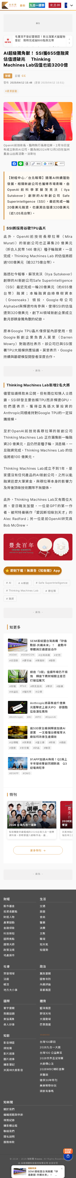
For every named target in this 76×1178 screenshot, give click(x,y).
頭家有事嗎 (47, 1091)
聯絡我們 (9, 1131)
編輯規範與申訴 (13, 1114)
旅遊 (42, 911)
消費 (42, 928)
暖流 (6, 984)
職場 (42, 939)
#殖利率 (26, 691)
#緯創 (62, 742)
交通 (42, 906)
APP (62, 163)
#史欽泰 (13, 660)
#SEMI (13, 654)
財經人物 (9, 917)
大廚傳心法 (47, 1063)
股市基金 (9, 906)
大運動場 (45, 1019)
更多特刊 (38, 850)
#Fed (23, 685)
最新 (22, 5)
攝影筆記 (9, 1064)
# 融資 (10, 598)
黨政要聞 (45, 973)
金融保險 (9, 928)
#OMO (26, 773)
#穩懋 (52, 660)
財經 (7, 75)
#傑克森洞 (36, 686)
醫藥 (42, 922)
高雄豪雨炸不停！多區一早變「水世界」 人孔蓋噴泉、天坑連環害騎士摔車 (40, 41)
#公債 (39, 691)
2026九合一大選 (50, 1047)
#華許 (49, 686)
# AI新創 (23, 583)
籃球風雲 (45, 1008)
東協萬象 (9, 1019)
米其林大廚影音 (13, 1070)
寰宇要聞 (9, 1008)
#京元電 (24, 747)
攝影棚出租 (10, 1125)
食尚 (42, 917)
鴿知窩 (8, 1048)
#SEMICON (27, 654)
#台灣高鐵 (44, 655)
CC (24, 75)
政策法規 (9, 950)
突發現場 (9, 973)
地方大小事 (10, 990)
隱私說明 (9, 1136)
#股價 (60, 686)
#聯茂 (47, 747)
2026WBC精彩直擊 (52, 1069)
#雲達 (12, 747)
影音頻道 (9, 1042)
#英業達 (26, 742)
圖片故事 (9, 1059)
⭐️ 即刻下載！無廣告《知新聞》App (32, 570)
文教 (42, 933)
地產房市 (9, 955)
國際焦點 (9, 939)
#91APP (14, 773)
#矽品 (36, 747)
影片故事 (9, 1053)
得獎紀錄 (9, 1120)
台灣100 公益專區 (51, 1052)
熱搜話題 (9, 1013)
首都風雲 (45, 990)
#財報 (12, 686)
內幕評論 (45, 984)
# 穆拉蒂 (50, 590)
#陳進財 (40, 660)
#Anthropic (16, 717)
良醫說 (44, 1074)
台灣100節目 (48, 1042)
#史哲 (57, 655)
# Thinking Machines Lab (22, 590)
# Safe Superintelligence (52, 582)
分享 (14, 163)
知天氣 (44, 944)
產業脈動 (9, 922)
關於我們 (9, 1109)
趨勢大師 (9, 944)
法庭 (6, 979)
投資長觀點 (10, 911)
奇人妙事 (9, 1024)
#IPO (38, 717)
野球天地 (45, 1013)
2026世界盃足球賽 (51, 1058)
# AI (8, 582)
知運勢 (44, 950)
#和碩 (52, 742)
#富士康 (40, 742)
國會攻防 (45, 979)
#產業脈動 (11, 91)
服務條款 (9, 1142)
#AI (29, 717)
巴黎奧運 (45, 1024)
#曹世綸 (26, 660)
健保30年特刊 (48, 1080)
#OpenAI (50, 717)
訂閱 (50, 163)
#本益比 (13, 691)
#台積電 (13, 742)
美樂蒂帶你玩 (48, 1085)
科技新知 (9, 933)
